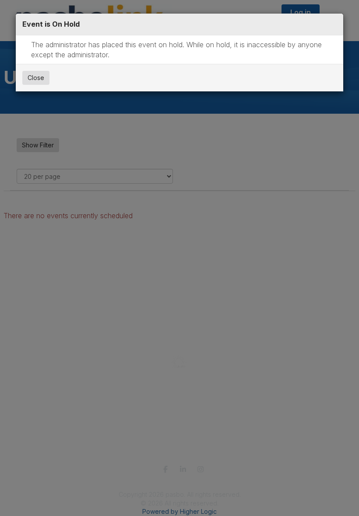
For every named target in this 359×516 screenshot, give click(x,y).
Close (36, 77)
